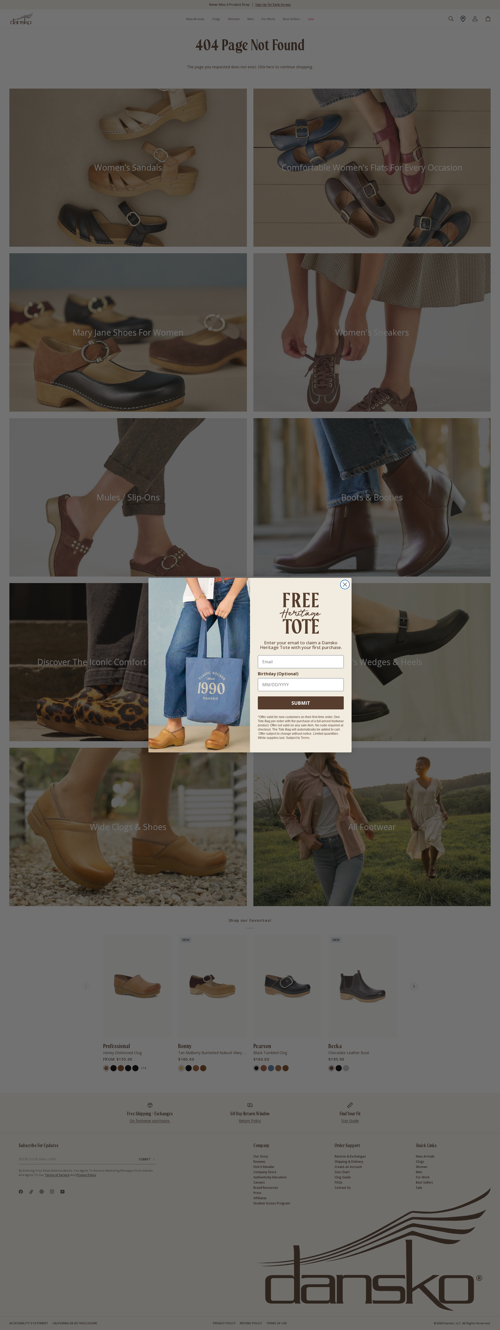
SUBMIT (300, 703)
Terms (305, 738)
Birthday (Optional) (278, 674)
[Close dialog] (344, 584)
